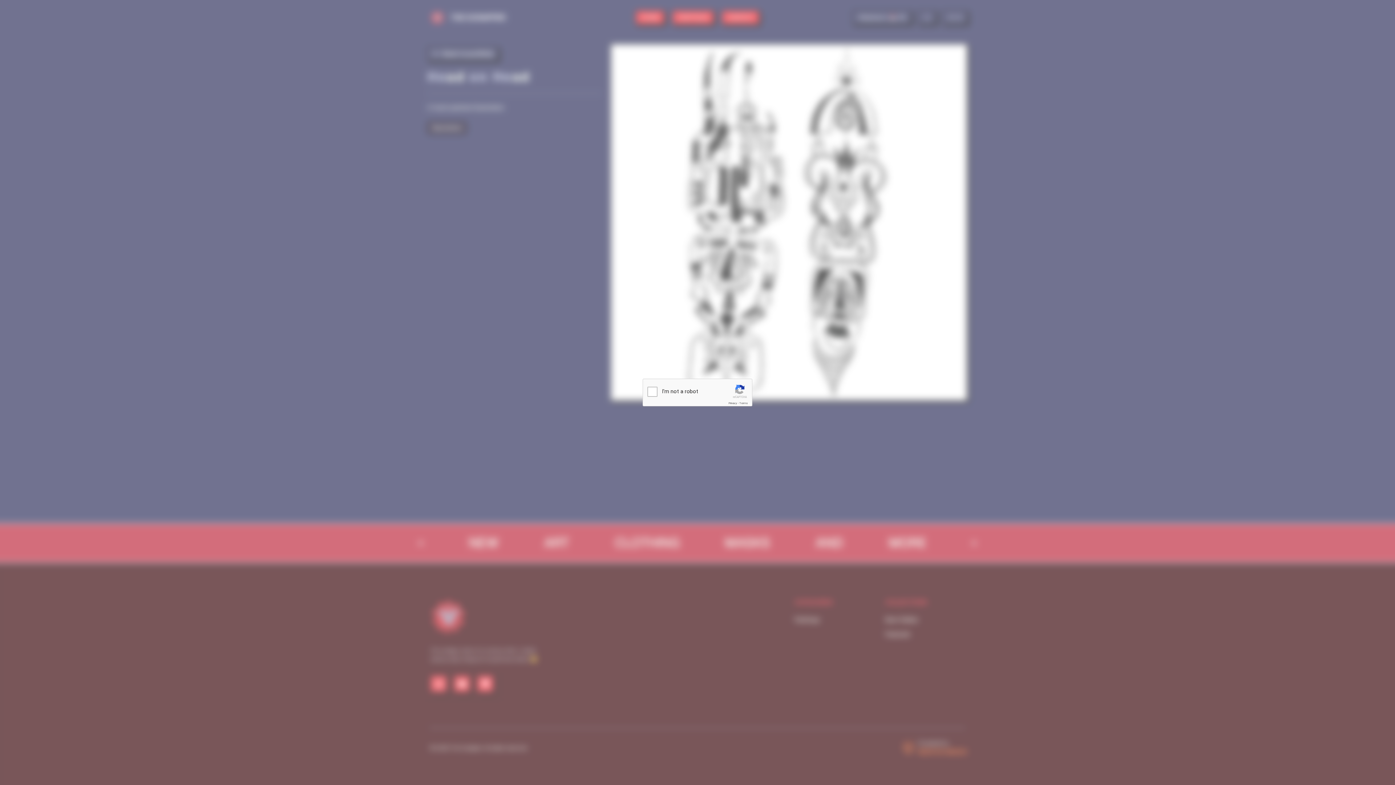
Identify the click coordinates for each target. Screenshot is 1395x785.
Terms (743, 403)
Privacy (732, 403)
